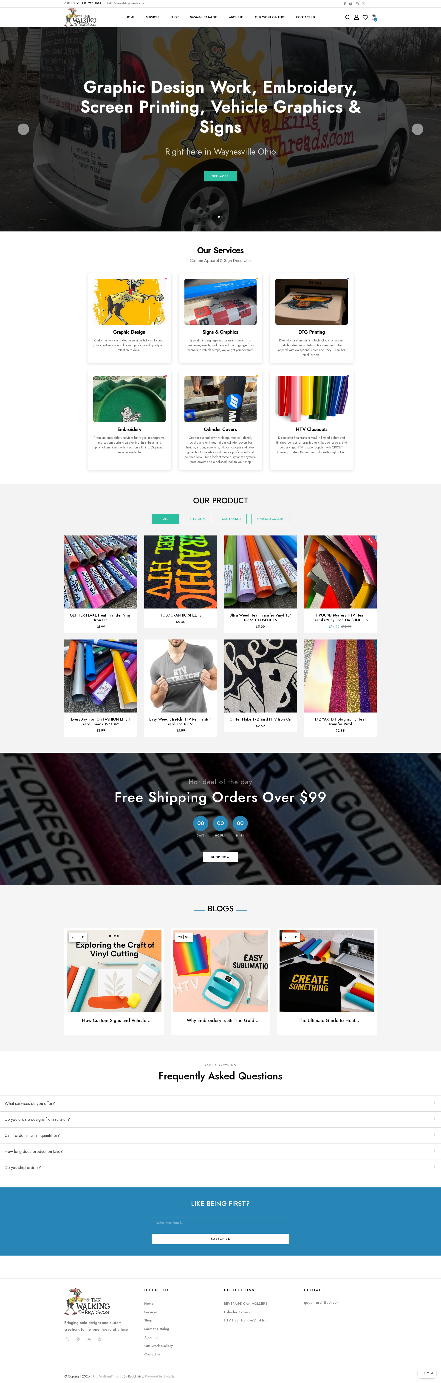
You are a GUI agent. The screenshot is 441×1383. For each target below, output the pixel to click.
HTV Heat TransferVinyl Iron (246, 1320)
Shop (148, 1320)
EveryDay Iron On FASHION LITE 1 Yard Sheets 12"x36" (101, 722)
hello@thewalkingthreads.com (125, 3)
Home (149, 1303)
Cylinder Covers (237, 1312)
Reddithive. (136, 1376)
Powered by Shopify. (159, 1376)
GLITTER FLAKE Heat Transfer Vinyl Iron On (101, 618)
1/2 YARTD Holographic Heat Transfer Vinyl (340, 722)
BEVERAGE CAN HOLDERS (245, 1303)
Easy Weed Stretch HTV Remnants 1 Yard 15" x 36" (180, 722)
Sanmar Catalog (156, 1328)
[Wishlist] (365, 18)
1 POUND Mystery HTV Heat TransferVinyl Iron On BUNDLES (340, 618)
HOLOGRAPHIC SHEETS (180, 615)
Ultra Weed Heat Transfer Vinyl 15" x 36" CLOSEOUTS (260, 618)
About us (151, 1337)
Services (150, 1312)
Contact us (152, 1354)
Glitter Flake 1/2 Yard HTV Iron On (260, 719)
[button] (219, 217)
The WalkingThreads (108, 1376)
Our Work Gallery (158, 1345)
